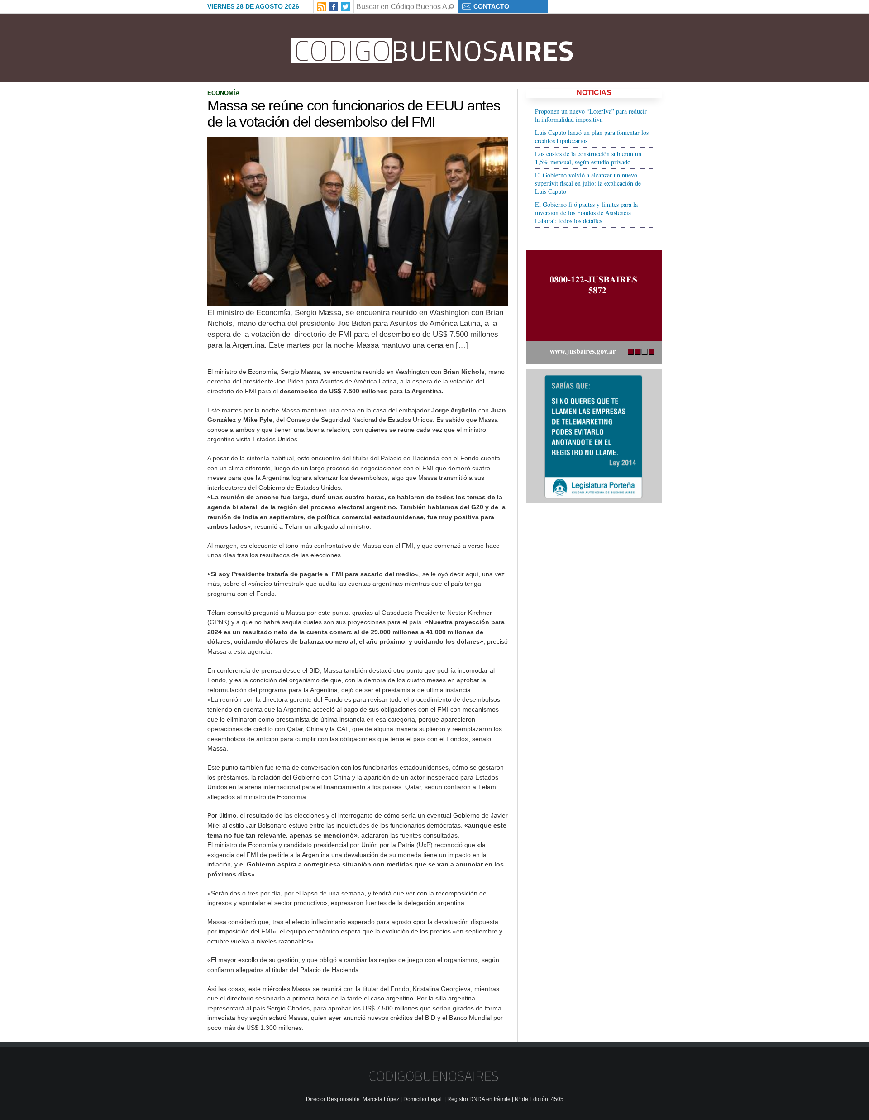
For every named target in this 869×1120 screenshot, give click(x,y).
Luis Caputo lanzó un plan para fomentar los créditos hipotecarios (592, 136)
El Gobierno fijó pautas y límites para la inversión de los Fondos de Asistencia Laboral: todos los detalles (586, 212)
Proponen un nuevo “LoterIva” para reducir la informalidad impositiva (591, 115)
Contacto (491, 6)
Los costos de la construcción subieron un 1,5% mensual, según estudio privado (588, 157)
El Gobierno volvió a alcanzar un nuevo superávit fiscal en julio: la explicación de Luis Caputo (588, 183)
